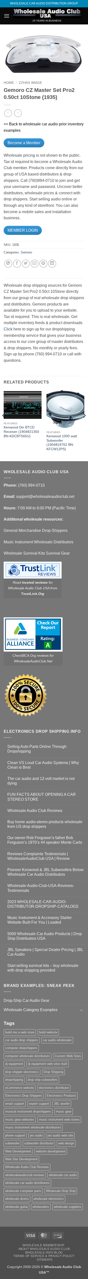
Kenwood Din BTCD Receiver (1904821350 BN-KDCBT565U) (21, 432)
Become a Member (24, 143)
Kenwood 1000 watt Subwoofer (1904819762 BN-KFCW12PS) (61, 442)
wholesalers (41, 1207)
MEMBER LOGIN (23, 230)
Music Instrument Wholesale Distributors (38, 542)
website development (51, 1151)
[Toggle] (81, 1010)
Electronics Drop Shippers (23, 1095)
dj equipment (14, 1064)
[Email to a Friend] (35, 264)
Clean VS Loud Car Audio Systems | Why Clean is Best (43, 765)
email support (14, 1103)
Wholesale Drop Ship (61, 1191)
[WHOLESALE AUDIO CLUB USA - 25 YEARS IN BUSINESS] (47, 13)
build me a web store (19, 1032)
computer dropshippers (21, 1048)
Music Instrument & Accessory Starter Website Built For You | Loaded (39, 920)
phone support (15, 1135)
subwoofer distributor (39, 1143)
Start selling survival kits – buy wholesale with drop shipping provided (42, 967)
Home (9, 83)
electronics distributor (54, 1088)
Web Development (18, 1151)
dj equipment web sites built (47, 1064)
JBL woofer (62, 1103)
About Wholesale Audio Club (44, 1249)
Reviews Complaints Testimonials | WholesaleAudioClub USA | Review (38, 856)
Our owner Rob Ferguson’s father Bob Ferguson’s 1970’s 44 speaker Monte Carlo (44, 840)
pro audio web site (60, 1135)
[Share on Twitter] (26, 264)
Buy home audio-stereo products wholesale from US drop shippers (44, 824)
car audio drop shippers (21, 1040)
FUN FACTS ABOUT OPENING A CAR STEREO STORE (41, 796)
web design (66, 1143)
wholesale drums (17, 1199)
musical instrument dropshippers (28, 1111)
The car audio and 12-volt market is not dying (41, 780)
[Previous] (4, 425)
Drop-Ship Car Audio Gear (26, 1000)
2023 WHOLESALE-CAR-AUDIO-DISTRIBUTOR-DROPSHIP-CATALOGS (42, 904)
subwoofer (12, 1143)
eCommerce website (19, 1088)
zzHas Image (30, 83)
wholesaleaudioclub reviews (24, 1175)
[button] (7, 16)
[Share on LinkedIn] (52, 264)
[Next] (84, 425)
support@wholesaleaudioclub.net (45, 496)
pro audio (36, 1135)
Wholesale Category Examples (30, 1010)
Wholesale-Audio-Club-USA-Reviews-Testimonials (40, 888)
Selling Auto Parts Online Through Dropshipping (36, 748)
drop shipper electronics (22, 1072)
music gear (63, 1111)
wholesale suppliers (67, 1207)
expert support (39, 1103)
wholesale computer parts (23, 1191)
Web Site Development (21, 1159)
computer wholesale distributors (27, 1056)
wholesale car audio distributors (27, 1183)
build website (48, 1032)
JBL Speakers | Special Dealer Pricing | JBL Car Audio (45, 952)
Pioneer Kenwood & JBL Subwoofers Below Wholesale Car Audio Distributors (45, 872)
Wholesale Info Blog (44, 1252)
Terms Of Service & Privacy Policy (44, 1256)
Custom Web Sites (68, 1056)
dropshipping (14, 1080)
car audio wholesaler (57, 1040)
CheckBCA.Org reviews (30, 655)
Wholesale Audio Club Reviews (34, 811)
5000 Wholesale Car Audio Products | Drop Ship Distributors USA (44, 936)
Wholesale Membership (43, 1245)
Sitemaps (45, 1259)
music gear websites (19, 1119)
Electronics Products (61, 1095)
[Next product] (8, 113)
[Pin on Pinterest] (43, 264)
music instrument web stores (59, 1119)
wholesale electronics (48, 1199)
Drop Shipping (53, 1072)
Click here (12, 329)
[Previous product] (18, 113)
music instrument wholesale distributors (33, 1127)
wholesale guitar (16, 1207)
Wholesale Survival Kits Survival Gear (37, 553)
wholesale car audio (63, 1175)
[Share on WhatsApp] (8, 264)
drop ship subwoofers (43, 1080)
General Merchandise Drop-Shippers (35, 530)
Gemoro (26, 252)
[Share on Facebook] (17, 264)
